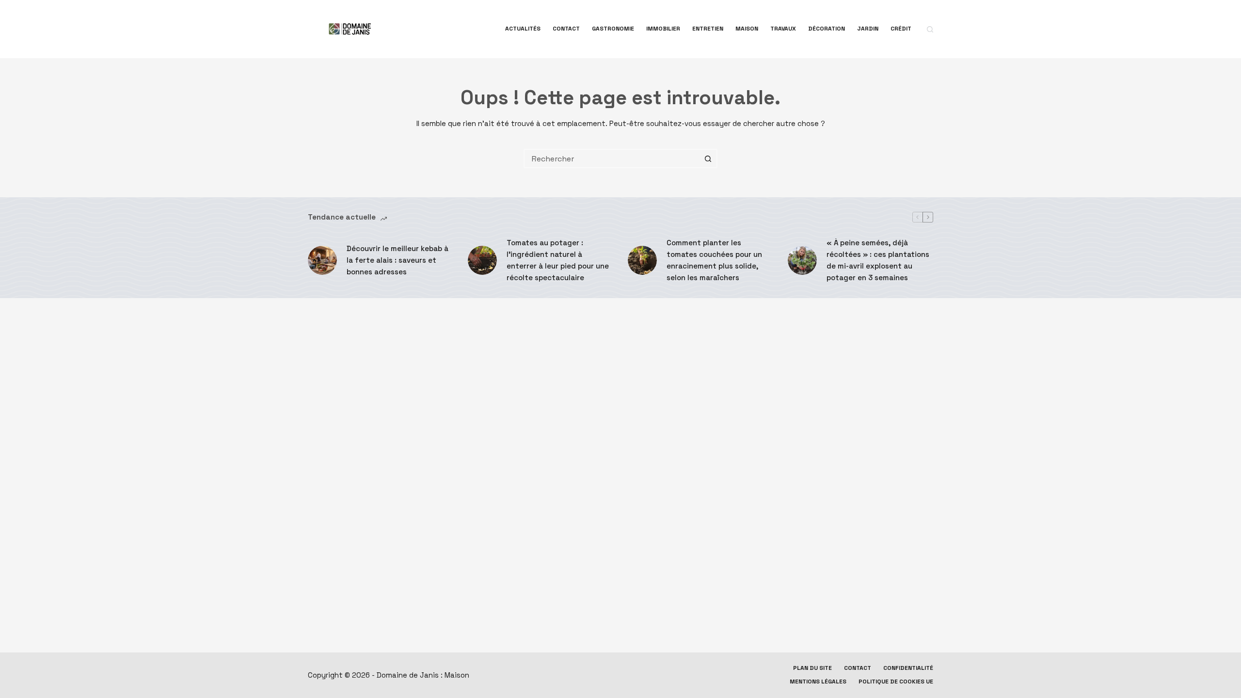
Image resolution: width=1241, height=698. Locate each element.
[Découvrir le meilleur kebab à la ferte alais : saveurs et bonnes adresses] (322, 260)
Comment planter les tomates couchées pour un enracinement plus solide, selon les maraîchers (714, 260)
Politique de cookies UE (896, 681)
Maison (746, 28)
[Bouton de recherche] (707, 158)
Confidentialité (908, 668)
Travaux (783, 28)
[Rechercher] (930, 29)
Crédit (901, 28)
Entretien (707, 28)
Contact (566, 28)
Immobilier (663, 28)
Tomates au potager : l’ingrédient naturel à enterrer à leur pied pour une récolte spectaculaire (558, 260)
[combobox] (612, 158)
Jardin (867, 28)
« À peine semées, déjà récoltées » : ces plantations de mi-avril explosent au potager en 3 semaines (878, 260)
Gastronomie (613, 28)
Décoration (826, 28)
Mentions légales (818, 681)
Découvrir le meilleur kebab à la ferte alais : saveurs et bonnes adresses (397, 260)
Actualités (523, 28)
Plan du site (812, 668)
